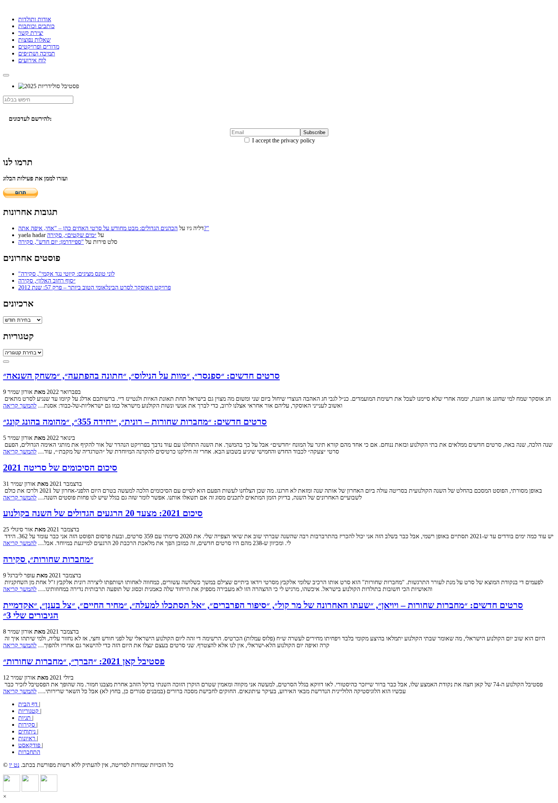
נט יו (14, 765)
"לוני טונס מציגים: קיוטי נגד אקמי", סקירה (66, 273)
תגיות (25, 717)
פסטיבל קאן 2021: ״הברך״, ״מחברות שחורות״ (84, 661)
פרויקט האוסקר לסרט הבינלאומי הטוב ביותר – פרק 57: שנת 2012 (94, 287)
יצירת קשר (30, 33)
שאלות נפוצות (34, 39)
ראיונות (27, 738)
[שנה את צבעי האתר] (6, 361)
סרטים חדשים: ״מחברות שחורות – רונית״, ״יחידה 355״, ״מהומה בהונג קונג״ (135, 422)
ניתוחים (27, 731)
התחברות (29, 752)
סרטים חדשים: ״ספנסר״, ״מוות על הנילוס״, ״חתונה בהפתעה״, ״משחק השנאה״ (141, 376)
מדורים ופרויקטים (38, 46)
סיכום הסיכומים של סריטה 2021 (60, 468)
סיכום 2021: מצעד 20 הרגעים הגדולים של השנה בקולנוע (103, 513)
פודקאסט (30, 745)
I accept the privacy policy (283, 140)
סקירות (27, 724)
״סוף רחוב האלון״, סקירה (47, 280)
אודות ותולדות (34, 19)
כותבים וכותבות (36, 26)
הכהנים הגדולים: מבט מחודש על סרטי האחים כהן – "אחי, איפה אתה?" (113, 228)
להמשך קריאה (19, 405)
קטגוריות (29, 711)
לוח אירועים (32, 60)
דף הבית (28, 704)
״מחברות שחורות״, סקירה (48, 559)
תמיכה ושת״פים (36, 53)
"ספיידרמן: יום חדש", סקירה (51, 242)
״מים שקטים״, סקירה (71, 235)
